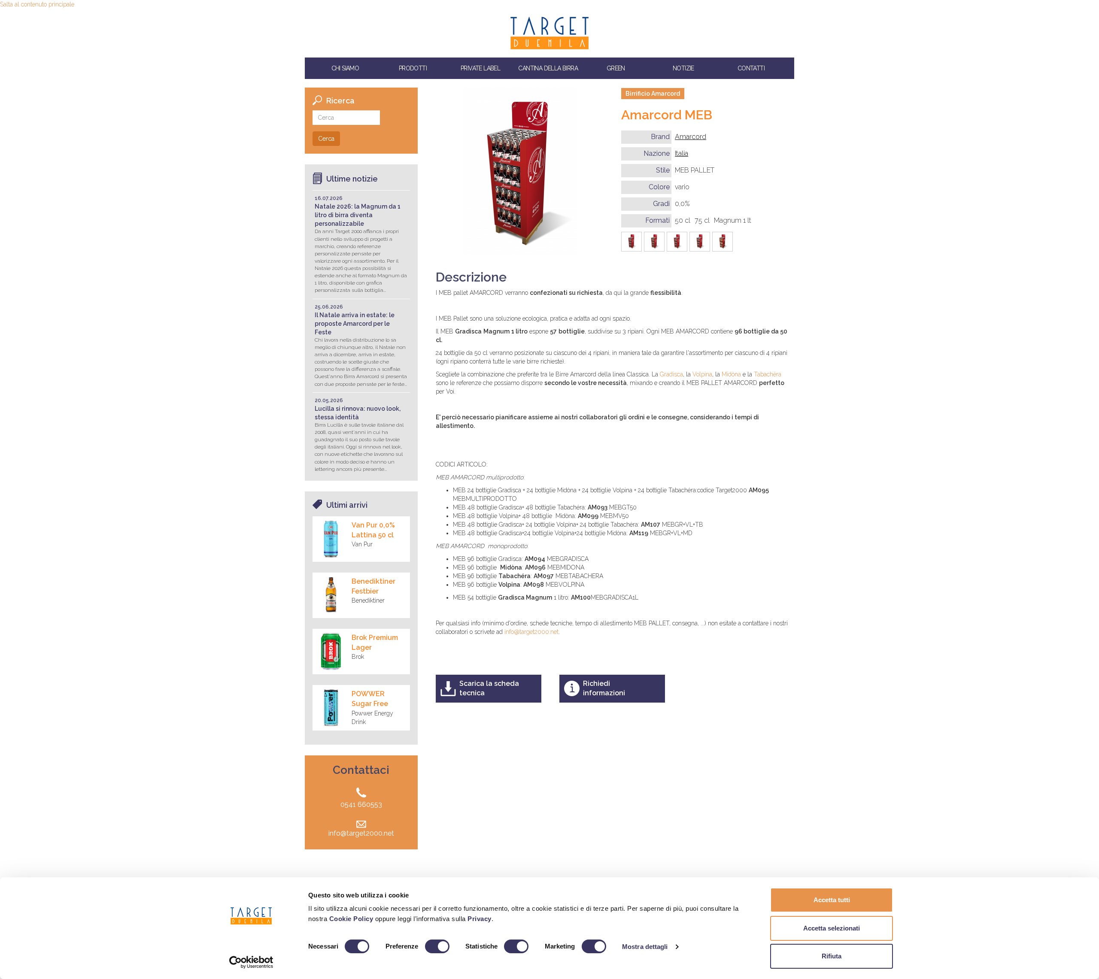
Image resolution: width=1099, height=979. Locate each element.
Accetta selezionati (831, 928)
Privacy (480, 918)
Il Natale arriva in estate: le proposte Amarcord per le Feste (355, 324)
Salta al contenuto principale (37, 4)
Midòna (732, 374)
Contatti (751, 68)
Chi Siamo (345, 68)
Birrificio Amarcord (652, 93)
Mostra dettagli (645, 946)
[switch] (437, 946)
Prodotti (413, 68)
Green (616, 68)
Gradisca (671, 374)
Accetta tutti (832, 899)
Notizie (683, 68)
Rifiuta (831, 956)
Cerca (326, 138)
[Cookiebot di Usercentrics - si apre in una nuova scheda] (251, 962)
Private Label (480, 68)
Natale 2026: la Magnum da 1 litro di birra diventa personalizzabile (358, 215)
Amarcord (690, 137)
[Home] (549, 33)
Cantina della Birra (548, 68)
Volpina (702, 374)
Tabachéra (767, 374)
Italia (681, 153)
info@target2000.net (531, 631)
